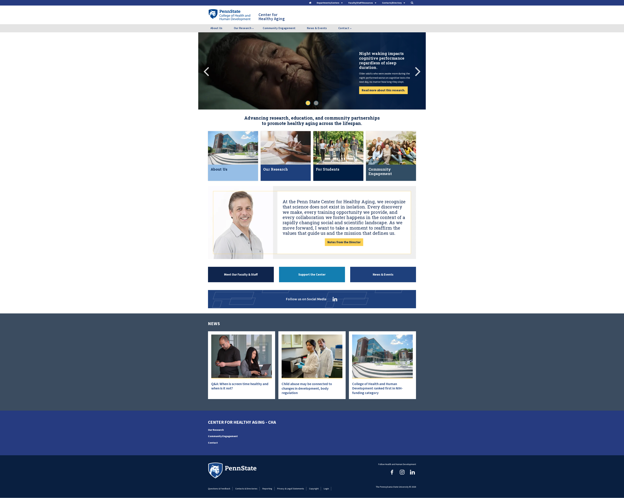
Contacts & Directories (246, 488)
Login (326, 488)
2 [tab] (316, 103)
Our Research (216, 429)
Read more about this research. (383, 90)
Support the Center (311, 274)
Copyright (314, 488)
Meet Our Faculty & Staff (241, 274)
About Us (216, 28)
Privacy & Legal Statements (290, 488)
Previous (206, 71)
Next (418, 71)
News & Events (317, 28)
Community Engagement (279, 28)
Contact (213, 442)
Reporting (267, 488)
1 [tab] (308, 103)
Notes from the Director (344, 242)
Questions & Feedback (219, 488)
